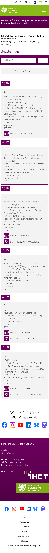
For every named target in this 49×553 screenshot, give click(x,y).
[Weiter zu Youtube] (20, 425)
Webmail (26, 2)
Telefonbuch (21, 2)
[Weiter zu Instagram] (12, 425)
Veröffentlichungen (26, 41)
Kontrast (16, 2)
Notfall (30, 2)
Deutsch (41, 2)
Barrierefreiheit (24, 536)
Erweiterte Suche (22, 71)
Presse (24, 531)
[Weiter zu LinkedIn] (28, 425)
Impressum (24, 517)
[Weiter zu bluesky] (36, 424)
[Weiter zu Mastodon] (44, 425)
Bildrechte (24, 526)
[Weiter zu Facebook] (4, 425)
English (46, 2)
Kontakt (5, 471)
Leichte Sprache (35, 2)
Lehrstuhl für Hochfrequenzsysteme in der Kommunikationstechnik (23, 37)
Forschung (6, 41)
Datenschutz (24, 522)
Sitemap (24, 541)
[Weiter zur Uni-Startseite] (12, 10)
